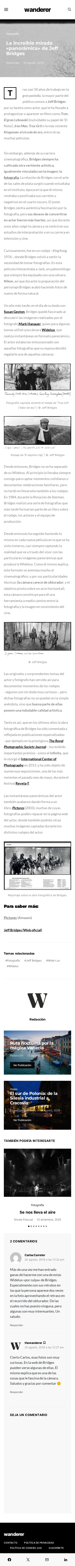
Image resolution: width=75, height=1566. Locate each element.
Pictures (10, 918)
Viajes (13, 1038)
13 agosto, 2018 (37, 1055)
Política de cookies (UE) (26, 1547)
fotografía (11, 177)
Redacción (12, 62)
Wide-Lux (54, 960)
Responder (16, 1325)
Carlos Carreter (35, 1255)
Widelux (14, 966)
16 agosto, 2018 (33, 62)
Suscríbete (56, 1547)
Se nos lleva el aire (37, 1212)
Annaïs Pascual (23, 1219)
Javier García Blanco (23, 1110)
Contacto (10, 1542)
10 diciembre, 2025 (49, 1219)
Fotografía (12, 33)
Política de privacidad (39, 1542)
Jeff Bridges (34, 960)
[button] (29, 1226)
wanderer (37, 9)
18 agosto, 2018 (50, 1110)
